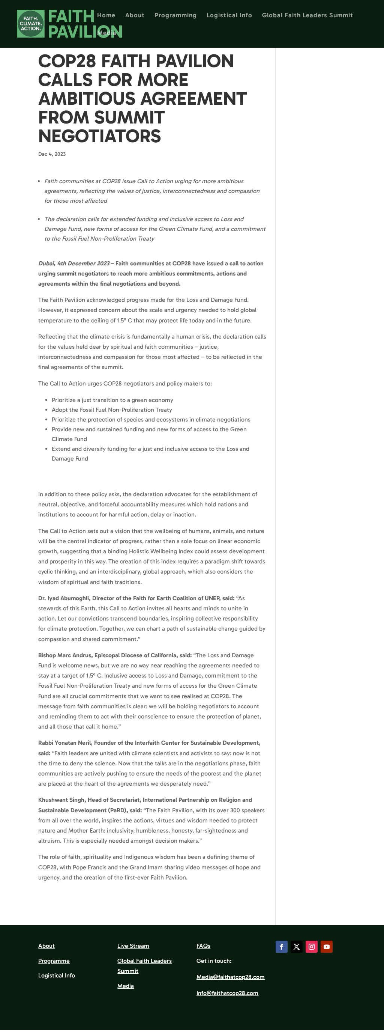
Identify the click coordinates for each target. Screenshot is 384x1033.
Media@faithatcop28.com (230, 976)
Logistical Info (229, 15)
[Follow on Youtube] (327, 947)
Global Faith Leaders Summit (307, 15)
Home (106, 15)
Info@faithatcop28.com (227, 993)
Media (107, 33)
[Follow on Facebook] (282, 947)
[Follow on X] (297, 947)
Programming (175, 15)
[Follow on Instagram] (312, 947)
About (135, 15)
